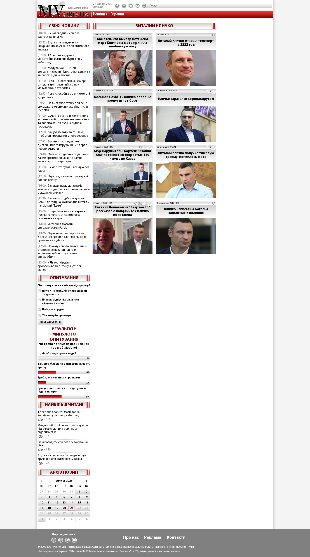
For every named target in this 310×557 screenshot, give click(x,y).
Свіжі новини (64, 26)
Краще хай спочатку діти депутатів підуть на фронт (62, 390)
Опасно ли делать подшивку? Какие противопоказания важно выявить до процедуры (63, 158)
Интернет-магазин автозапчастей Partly (56, 226)
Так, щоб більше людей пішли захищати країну (64, 365)
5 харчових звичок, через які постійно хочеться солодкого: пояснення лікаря (63, 215)
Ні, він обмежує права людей (57, 353)
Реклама (152, 537)
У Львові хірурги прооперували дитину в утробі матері (59, 266)
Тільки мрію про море (56, 315)
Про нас (131, 537)
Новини (99, 14)
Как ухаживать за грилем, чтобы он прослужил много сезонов (63, 134)
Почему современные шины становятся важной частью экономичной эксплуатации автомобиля (62, 252)
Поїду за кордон (53, 309)
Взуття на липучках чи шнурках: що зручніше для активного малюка (63, 46)
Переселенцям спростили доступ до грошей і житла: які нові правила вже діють (62, 237)
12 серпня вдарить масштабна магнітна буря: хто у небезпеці (60, 59)
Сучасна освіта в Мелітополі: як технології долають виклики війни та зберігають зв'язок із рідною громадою (63, 121)
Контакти (176, 537)
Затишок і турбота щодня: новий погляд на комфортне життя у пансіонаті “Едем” (63, 202)
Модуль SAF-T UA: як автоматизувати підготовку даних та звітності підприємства (64, 72)
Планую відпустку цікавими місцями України (60, 301)
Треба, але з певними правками (59, 377)
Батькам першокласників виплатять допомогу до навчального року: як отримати (64, 189)
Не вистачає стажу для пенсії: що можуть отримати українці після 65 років (63, 107)
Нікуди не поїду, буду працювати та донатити (64, 293)
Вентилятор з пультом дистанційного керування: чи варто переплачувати (62, 145)
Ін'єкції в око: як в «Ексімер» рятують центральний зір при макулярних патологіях (62, 85)
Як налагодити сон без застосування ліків (58, 35)
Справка (117, 14)
